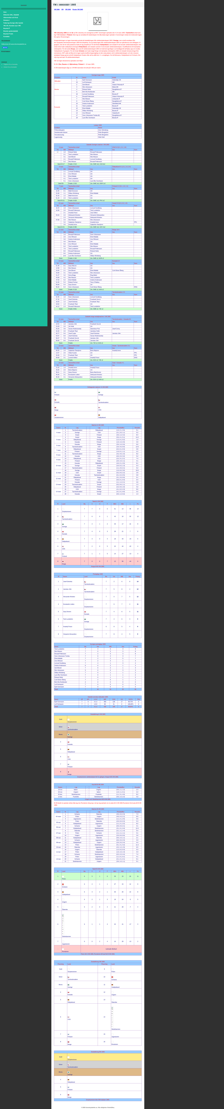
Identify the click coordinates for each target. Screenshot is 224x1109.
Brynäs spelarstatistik (10, 31)
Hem (4, 12)
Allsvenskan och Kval (10, 17)
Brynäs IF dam (8, 34)
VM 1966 (57, 9)
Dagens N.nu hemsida (11, 64)
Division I (6, 20)
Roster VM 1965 (78, 9)
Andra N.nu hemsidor (10, 67)
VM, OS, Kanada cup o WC (12, 25)
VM (62, 9)
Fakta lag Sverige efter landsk (13, 23)
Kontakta (6, 36)
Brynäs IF (6, 28)
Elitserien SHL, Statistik (11, 15)
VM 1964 (68, 9)
